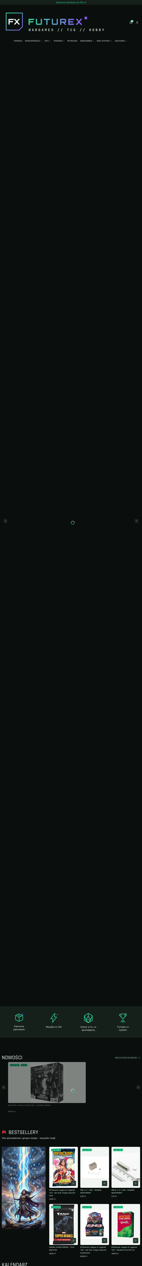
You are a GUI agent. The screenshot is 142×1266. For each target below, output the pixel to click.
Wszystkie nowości (126, 1058)
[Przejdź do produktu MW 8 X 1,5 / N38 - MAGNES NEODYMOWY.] (125, 1167)
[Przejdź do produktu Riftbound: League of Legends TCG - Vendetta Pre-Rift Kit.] (125, 1224)
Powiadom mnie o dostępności (38, 1099)
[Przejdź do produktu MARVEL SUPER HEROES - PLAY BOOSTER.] (63, 1224)
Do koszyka (59, 1183)
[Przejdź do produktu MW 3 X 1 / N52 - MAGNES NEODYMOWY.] (94, 1167)
